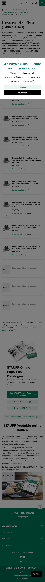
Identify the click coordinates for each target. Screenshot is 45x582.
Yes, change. (22, 92)
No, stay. (22, 87)
